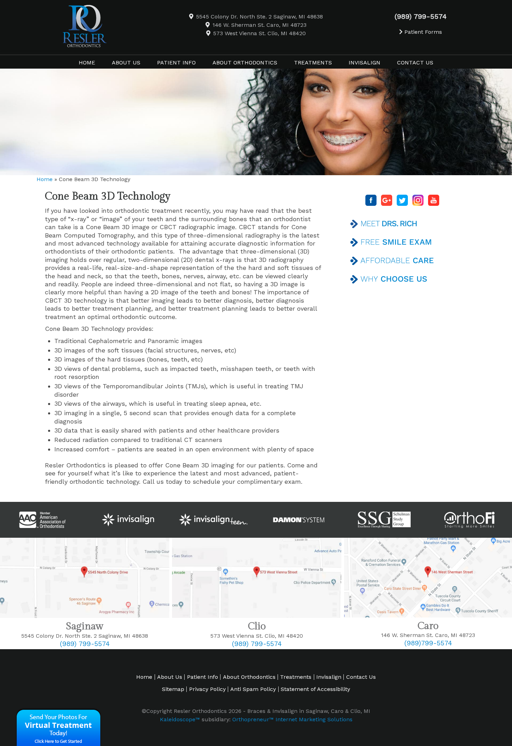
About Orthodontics (249, 677)
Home (87, 62)
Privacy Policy (207, 689)
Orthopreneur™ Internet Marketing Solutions (292, 719)
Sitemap (173, 689)
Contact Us (361, 677)
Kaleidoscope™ (180, 719)
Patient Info (202, 677)
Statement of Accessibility (315, 689)
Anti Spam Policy (253, 689)
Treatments (295, 677)
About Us (169, 677)
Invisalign (328, 677)
